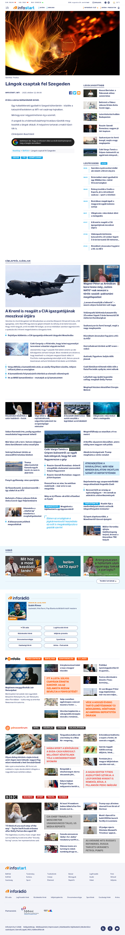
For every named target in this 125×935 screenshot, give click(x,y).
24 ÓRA (103, 163)
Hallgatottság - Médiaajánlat (35, 927)
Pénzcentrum (33, 659)
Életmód (50, 880)
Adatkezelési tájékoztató (70, 927)
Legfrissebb (93, 874)
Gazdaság (9, 880)
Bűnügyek (72, 877)
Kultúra (29, 877)
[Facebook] (110, 928)
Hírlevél (113, 877)
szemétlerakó (35, 158)
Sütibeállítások (38, 930)
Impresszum (53, 927)
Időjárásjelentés (57, 897)
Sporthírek (90, 897)
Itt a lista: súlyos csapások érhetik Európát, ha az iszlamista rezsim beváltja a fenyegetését (62, 685)
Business (28, 797)
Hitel (36, 728)
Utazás (61, 728)
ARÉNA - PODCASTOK (109, 7)
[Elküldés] (79, 93)
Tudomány (30, 874)
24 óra (42, 7)
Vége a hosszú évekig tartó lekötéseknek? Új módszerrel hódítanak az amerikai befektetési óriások (101, 709)
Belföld (26, 151)
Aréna (117, 897)
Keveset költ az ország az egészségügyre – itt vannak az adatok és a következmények (101, 493)
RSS (29, 930)
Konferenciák (66, 659)
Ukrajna (51, 7)
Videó (91, 880)
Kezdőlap (16, 151)
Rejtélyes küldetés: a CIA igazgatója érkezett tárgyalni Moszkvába (40, 335)
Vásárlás (48, 728)
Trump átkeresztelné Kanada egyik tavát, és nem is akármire (32, 468)
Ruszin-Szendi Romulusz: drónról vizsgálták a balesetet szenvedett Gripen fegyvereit (63, 468)
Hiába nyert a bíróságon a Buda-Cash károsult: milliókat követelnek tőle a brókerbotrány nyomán (62, 755)
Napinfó (71, 880)
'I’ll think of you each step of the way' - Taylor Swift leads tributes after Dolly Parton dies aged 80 (21, 828)
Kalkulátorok (76, 728)
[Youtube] (117, 928)
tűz (23, 158)
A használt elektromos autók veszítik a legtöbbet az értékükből (75, 418)
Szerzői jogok (21, 930)
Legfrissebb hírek (22, 897)
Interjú (49, 877)
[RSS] (103, 928)
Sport (40, 797)
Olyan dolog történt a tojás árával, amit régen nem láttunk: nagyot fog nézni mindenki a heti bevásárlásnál (23, 760)
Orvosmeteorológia (74, 897)
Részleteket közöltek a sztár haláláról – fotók (16, 417)
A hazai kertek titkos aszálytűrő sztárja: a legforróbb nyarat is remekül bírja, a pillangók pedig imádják (101, 779)
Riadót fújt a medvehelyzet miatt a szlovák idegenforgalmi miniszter (98, 506)
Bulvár (70, 874)
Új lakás (82, 659)
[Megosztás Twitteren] (75, 93)
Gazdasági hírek (104, 897)
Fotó (112, 874)
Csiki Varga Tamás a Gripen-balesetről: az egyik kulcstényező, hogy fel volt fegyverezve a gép (60, 454)
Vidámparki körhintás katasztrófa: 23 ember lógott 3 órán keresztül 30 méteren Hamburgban (101, 315)
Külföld (8, 877)
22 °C (117, 2)
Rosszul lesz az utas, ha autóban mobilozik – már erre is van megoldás (60, 486)
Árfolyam (50, 659)
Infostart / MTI (12, 93)
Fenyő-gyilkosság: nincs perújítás (22, 480)
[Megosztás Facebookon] (71, 93)
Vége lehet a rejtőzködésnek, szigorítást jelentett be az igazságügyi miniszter (45, 421)
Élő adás (25, 628)
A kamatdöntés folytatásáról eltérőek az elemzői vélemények (38, 374)
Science (63, 797)
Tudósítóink (51, 874)
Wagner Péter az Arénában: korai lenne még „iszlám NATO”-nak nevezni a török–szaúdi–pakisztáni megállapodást (99, 290)
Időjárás (113, 880)
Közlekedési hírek (40, 897)
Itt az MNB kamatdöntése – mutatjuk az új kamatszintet (35, 378)
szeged (16, 158)
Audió (91, 877)
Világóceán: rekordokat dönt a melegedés (104, 417)
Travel (51, 797)
